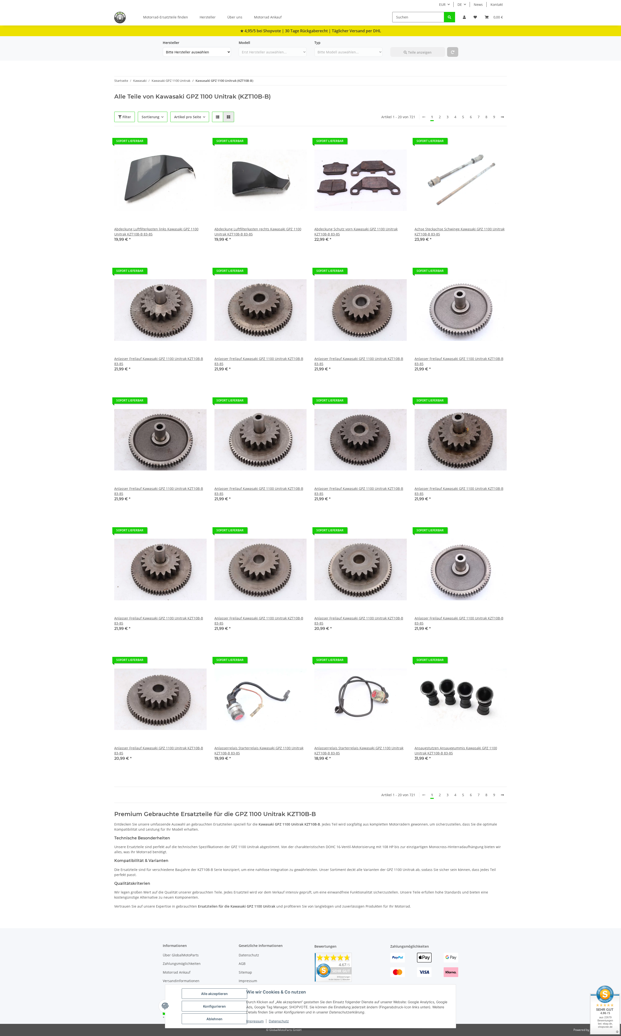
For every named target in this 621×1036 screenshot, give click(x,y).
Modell (244, 42)
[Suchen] (449, 17)
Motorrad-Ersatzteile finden (165, 17)
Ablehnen (214, 1019)
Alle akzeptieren (214, 994)
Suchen (396, 42)
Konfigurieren (214, 1006)
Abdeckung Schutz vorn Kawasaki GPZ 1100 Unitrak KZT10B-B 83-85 (356, 231)
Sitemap (245, 972)
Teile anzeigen (419, 52)
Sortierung (150, 117)
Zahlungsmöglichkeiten (182, 963)
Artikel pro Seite (187, 117)
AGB (242, 963)
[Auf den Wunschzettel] (198, 142)
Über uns (234, 17)
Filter (126, 117)
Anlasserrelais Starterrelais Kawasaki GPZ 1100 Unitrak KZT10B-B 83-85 (258, 750)
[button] (464, 17)
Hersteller (208, 17)
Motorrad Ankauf (268, 17)
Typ (317, 42)
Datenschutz (279, 1021)
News (478, 4)
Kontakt (496, 4)
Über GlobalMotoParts (181, 955)
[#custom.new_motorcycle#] (452, 52)
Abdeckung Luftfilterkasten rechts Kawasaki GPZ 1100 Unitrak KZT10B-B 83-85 (257, 231)
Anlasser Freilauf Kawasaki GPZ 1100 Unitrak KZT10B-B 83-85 (158, 361)
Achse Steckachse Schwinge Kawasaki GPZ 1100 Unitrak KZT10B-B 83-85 (460, 231)
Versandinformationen (181, 980)
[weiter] (502, 117)
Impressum (255, 1021)
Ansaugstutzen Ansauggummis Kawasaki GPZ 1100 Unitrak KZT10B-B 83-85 (456, 750)
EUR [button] (442, 4)
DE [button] (460, 4)
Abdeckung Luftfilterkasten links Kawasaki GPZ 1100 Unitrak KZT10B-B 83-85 (156, 231)
